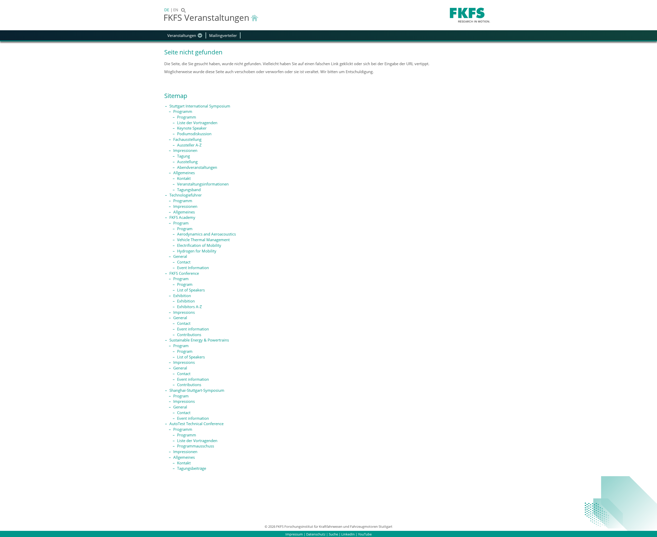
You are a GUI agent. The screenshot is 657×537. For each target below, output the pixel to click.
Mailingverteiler (223, 35)
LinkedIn (348, 534)
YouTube (365, 534)
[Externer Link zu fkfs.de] (470, 15)
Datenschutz (315, 534)
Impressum (294, 534)
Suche (333, 534)
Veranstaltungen (181, 35)
